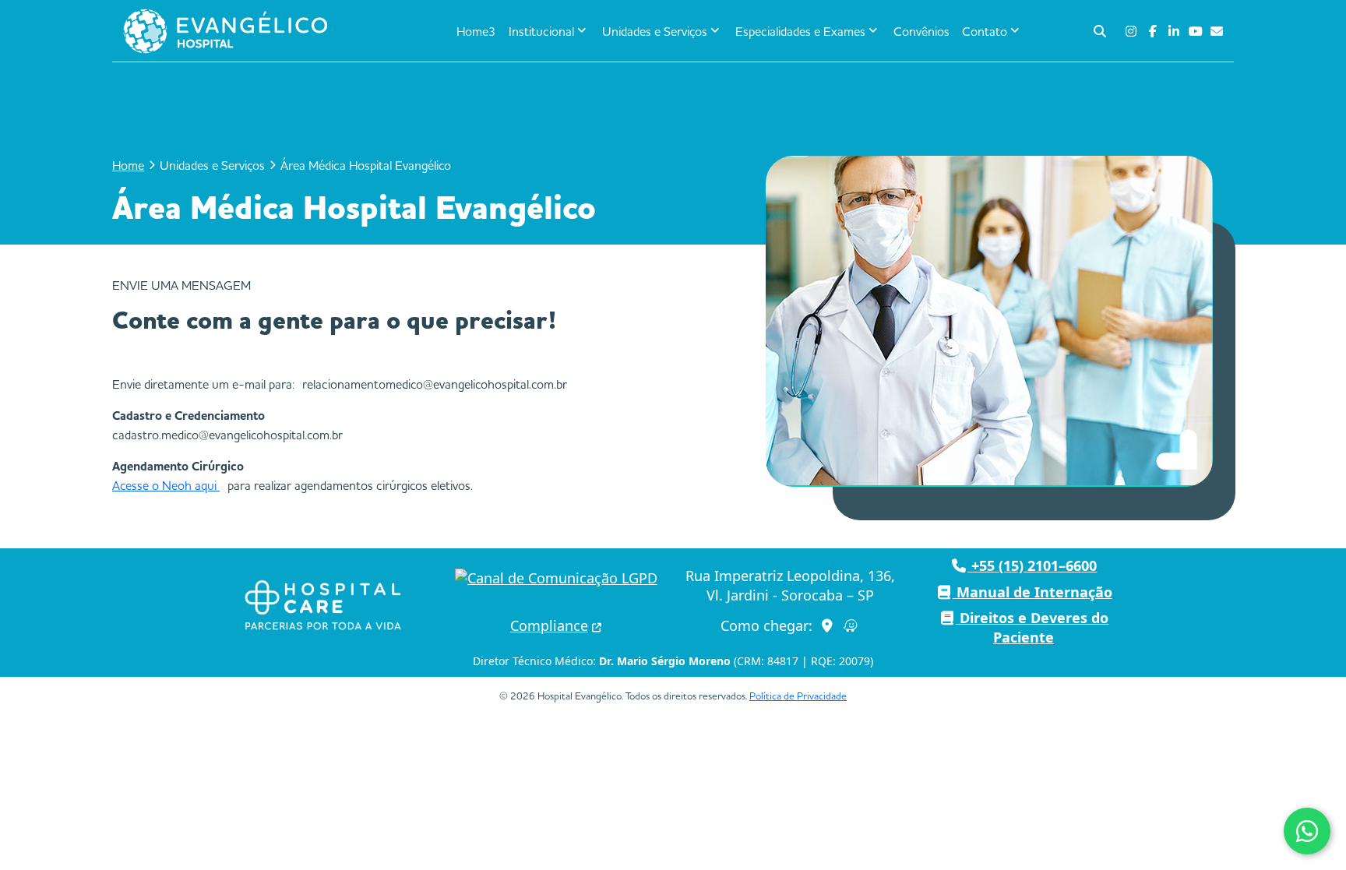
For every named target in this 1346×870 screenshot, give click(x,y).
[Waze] (851, 626)
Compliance (549, 625)
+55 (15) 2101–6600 (1032, 565)
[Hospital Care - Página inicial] (322, 605)
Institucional (541, 31)
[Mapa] (828, 626)
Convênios (921, 31)
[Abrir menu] (367, 31)
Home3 (476, 31)
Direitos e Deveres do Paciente (1032, 627)
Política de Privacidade (798, 695)
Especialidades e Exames (800, 31)
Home (128, 165)
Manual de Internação (1032, 592)
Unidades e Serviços (654, 31)
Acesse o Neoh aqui (166, 485)
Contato (984, 31)
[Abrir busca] (1100, 31)
